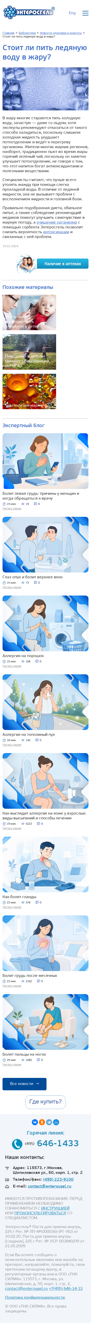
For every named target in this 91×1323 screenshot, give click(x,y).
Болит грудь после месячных (30, 976)
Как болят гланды (19, 897)
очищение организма (57, 223)
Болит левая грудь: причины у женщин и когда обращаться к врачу (41, 496)
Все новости (24, 1084)
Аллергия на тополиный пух (29, 735)
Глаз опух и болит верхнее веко (33, 577)
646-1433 (58, 1144)
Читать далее (12, 508)
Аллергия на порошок (23, 656)
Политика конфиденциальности (35, 1298)
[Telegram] (49, 1122)
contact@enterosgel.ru (49, 1186)
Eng (72, 13)
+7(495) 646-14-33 (66, 1289)
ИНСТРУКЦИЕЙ (55, 1209)
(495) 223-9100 (58, 1180)
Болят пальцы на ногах (24, 1055)
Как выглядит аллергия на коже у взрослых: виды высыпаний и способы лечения (44, 816)
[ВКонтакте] (35, 1122)
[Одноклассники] (42, 1122)
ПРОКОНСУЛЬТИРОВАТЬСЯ (40, 1213)
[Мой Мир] (56, 1122)
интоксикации (56, 232)
